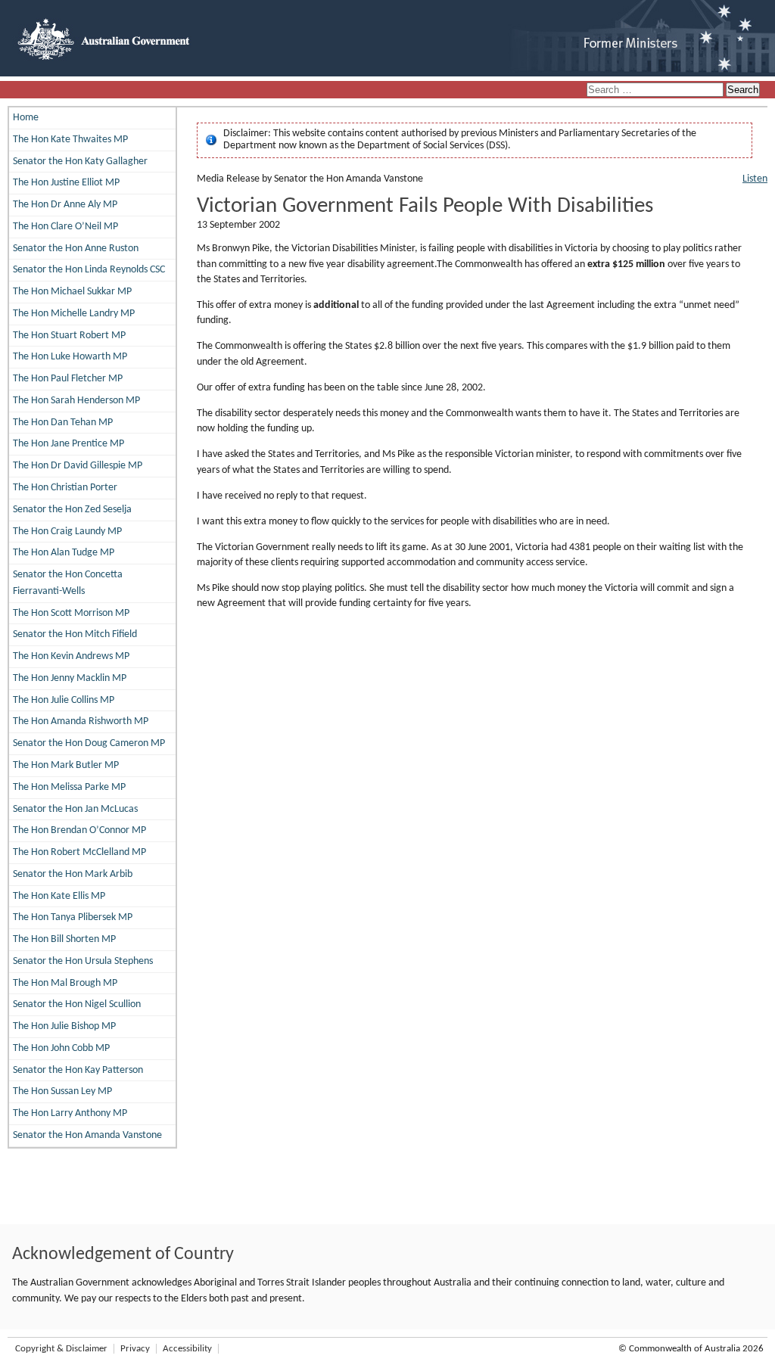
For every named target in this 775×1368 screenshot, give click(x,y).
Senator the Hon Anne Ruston (76, 248)
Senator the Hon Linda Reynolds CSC (89, 270)
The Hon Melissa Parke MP (69, 787)
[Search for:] (656, 90)
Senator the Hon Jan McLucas (75, 809)
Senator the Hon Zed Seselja (72, 510)
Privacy (135, 1349)
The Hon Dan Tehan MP (63, 423)
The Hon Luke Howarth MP (70, 357)
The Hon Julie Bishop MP (64, 1026)
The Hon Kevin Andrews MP (71, 656)
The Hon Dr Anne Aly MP (65, 205)
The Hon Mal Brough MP (65, 983)
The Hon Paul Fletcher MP (68, 379)
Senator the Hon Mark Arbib (72, 874)
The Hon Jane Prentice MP (68, 444)
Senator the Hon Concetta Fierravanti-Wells (68, 583)
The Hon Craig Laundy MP (67, 531)
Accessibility (187, 1349)
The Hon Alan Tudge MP (63, 553)
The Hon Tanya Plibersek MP (72, 917)
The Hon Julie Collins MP (63, 700)
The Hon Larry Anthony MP (70, 1113)
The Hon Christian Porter (65, 488)
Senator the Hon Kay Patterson (78, 1070)
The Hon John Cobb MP (61, 1048)
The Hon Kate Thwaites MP (70, 140)
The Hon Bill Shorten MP (64, 939)
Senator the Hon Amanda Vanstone (87, 1135)
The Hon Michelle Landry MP (74, 314)
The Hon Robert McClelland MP (79, 852)
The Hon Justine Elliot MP (66, 183)
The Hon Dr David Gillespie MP (77, 466)
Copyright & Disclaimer (61, 1349)
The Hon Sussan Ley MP (62, 1091)
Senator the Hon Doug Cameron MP (89, 743)
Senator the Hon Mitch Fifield (75, 634)
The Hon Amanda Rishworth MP (80, 721)
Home (26, 118)
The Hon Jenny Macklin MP (69, 678)
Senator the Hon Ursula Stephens (83, 961)
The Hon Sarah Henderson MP (76, 401)
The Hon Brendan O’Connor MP (79, 830)
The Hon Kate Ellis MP (59, 896)
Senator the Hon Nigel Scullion (77, 1004)
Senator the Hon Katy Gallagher (80, 161)
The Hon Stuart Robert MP (69, 335)
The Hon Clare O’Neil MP (65, 227)
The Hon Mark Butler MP (66, 765)
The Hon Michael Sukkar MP (72, 292)
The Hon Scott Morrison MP (71, 613)
